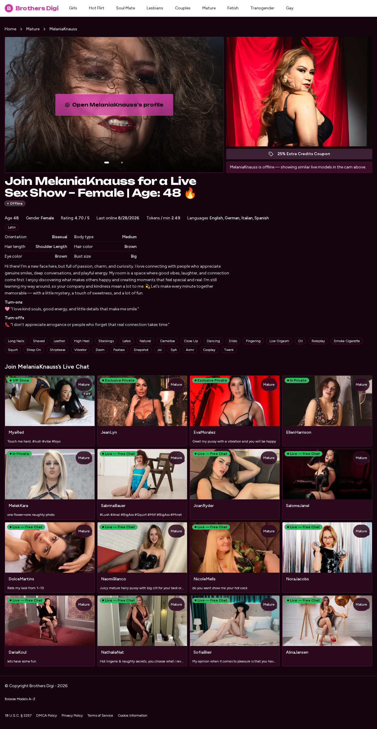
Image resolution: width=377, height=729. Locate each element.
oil (300, 341)
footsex (119, 350)
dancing (213, 341)
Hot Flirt (96, 8)
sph (174, 350)
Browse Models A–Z (20, 699)
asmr (190, 350)
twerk (229, 350)
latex (127, 341)
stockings (106, 341)
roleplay (318, 341)
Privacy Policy (72, 715)
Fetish (233, 8)
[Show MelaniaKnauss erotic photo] (106, 162)
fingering (253, 341)
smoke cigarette (347, 341)
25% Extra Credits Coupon (306, 155)
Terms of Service (100, 715)
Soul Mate (125, 8)
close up (191, 341)
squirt (13, 350)
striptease (57, 350)
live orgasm (279, 341)
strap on (34, 350)
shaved (39, 341)
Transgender (262, 8)
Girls (73, 8)
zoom (100, 350)
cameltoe (167, 341)
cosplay (209, 350)
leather (59, 341)
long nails (16, 341)
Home (10, 29)
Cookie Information (132, 715)
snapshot (141, 350)
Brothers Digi (32, 8)
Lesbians (155, 8)
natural (145, 341)
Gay (289, 8)
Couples (183, 8)
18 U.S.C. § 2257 (18, 715)
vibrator (80, 350)
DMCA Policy (46, 715)
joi (159, 350)
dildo (233, 341)
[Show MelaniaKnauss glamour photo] (121, 162)
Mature (209, 8)
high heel (82, 341)
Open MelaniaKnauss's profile (121, 106)
